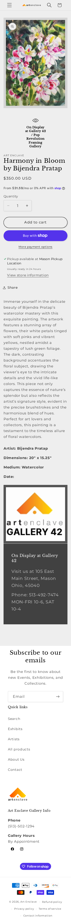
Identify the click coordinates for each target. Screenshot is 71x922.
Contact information (37, 915)
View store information (28, 275)
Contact (15, 770)
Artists (14, 739)
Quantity (11, 196)
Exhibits (15, 729)
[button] (9, 5)
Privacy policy (24, 908)
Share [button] (12, 287)
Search (14, 719)
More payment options (35, 247)
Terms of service (50, 908)
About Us (16, 759)
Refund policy (52, 901)
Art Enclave (28, 901)
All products (19, 749)
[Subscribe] (57, 696)
